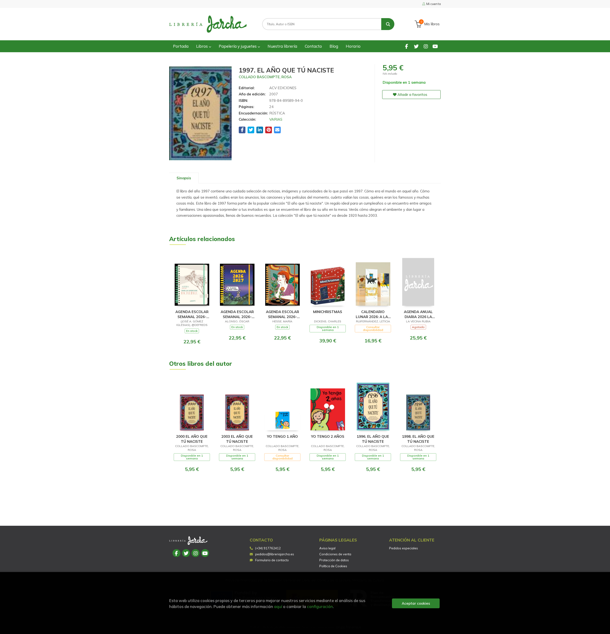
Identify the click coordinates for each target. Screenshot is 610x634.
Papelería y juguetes (238, 46)
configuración (320, 606)
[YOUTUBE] (435, 46)
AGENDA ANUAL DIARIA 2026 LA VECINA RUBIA (418, 314)
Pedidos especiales (403, 548)
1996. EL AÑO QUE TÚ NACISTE (373, 438)
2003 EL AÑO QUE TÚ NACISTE (237, 438)
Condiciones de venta (335, 554)
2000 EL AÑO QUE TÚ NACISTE (192, 438)
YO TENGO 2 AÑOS (327, 436)
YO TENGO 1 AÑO (282, 436)
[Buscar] (387, 24)
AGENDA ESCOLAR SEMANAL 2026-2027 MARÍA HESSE (282, 314)
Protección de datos (334, 560)
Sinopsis (184, 178)
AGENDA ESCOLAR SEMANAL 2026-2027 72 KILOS (237, 314)
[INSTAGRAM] (426, 46)
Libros (202, 46)
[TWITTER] (416, 46)
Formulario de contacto (272, 560)
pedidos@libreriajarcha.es (274, 554)
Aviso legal (327, 548)
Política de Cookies (333, 566)
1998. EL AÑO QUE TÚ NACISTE (418, 438)
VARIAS (275, 119)
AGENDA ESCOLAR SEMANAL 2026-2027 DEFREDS (191, 314)
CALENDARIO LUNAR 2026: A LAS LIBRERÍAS (373, 314)
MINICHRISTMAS (327, 311)
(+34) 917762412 (268, 548)
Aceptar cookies (416, 603)
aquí (278, 606)
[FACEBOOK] (407, 46)
